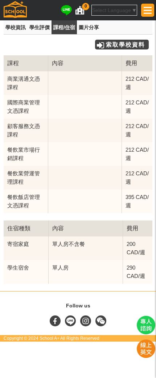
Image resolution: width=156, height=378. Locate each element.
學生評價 (39, 27)
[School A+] (15, 10)
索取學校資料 (125, 44)
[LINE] (66, 10)
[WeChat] (100, 324)
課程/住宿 (64, 27)
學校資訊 (15, 27)
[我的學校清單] (79, 10)
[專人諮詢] (146, 332)
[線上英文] (146, 356)
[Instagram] (86, 324)
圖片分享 (89, 27)
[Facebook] (56, 324)
